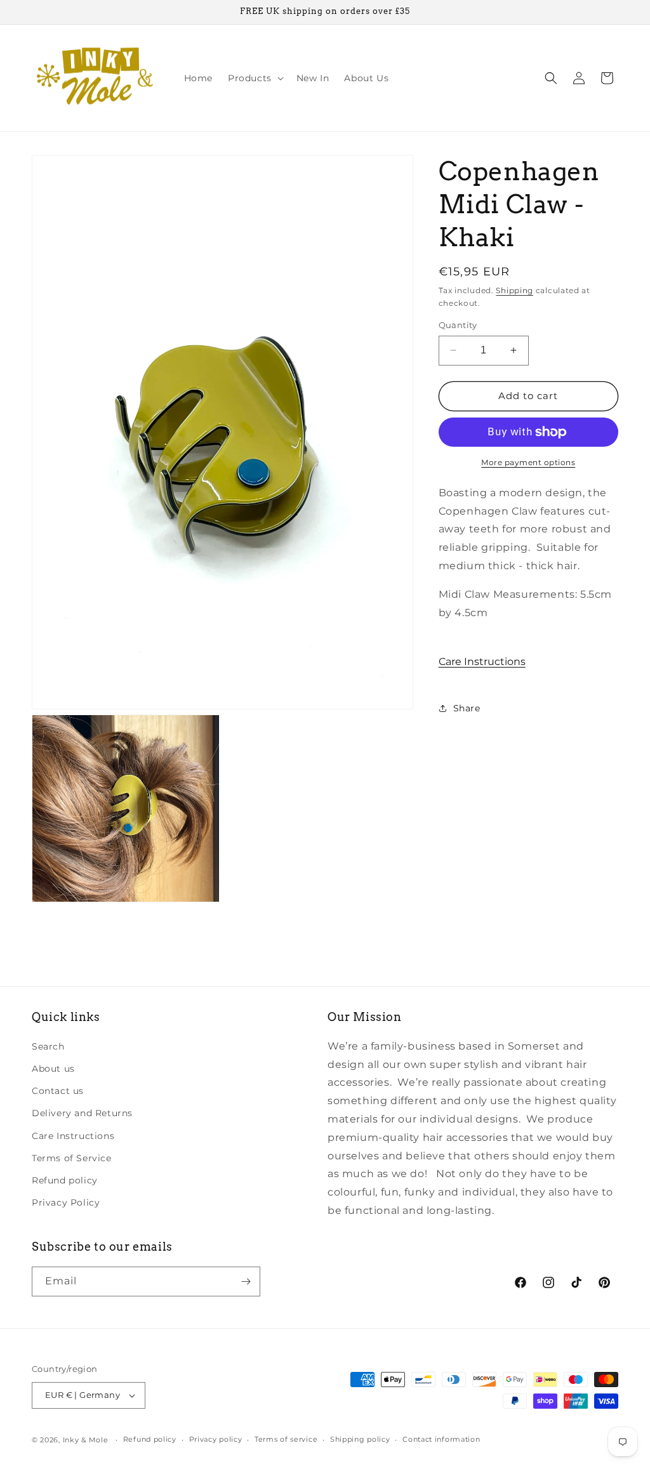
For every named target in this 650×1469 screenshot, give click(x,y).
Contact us (58, 1091)
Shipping (514, 290)
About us (53, 1068)
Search (48, 1046)
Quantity (458, 325)
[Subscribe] (246, 1281)
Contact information (441, 1439)
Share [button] (467, 708)
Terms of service (286, 1439)
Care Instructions (482, 661)
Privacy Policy (66, 1202)
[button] (254, 78)
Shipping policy (360, 1439)
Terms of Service (72, 1158)
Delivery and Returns (82, 1113)
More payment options (528, 462)
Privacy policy (215, 1439)
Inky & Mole (86, 1439)
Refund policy (65, 1180)
